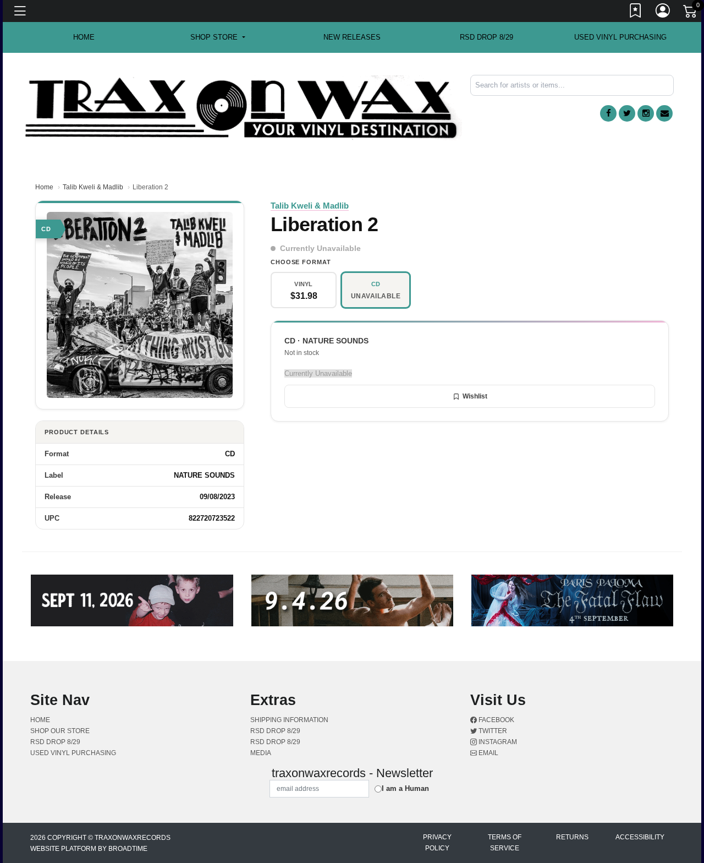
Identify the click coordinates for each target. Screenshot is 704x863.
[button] (218, 37)
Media (260, 753)
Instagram (497, 742)
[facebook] (608, 113)
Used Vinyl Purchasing (620, 37)
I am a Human (405, 788)
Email (487, 753)
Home (44, 187)
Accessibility (639, 837)
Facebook (495, 720)
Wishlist (475, 396)
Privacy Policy (437, 842)
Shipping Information (289, 720)
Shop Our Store (60, 731)
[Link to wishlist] (636, 12)
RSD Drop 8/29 (486, 37)
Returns (572, 837)
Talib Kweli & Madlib (93, 187)
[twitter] (627, 113)
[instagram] (645, 113)
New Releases (352, 37)
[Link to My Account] (663, 12)
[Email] (664, 113)
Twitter (492, 731)
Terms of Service (504, 842)
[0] (690, 13)
